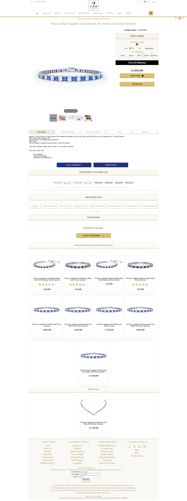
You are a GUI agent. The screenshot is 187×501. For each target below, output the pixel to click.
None (155, 56)
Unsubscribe (86, 482)
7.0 (133, 48)
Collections (69, 13)
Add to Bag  (137, 76)
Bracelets (92, 19)
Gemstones (98, 13)
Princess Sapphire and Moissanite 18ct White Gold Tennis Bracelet (140, 325)
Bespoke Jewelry (48, 463)
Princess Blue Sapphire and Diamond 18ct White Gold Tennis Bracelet (93, 371)
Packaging (77, 463)
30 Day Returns (77, 457)
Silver (131, 56)
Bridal (58, 13)
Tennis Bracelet (64, 206)
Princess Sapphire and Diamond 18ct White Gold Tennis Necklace (93, 423)
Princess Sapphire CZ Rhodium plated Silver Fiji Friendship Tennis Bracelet (46, 279)
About (119, 13)
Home (79, 19)
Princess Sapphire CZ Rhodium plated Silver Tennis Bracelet (77, 279)
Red (139, 56)
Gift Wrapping (137, 52)
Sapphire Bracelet (49, 206)
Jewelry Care (107, 448)
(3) (148, 284)
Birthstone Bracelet (150, 206)
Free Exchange (77, 454)
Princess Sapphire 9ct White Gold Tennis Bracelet (46, 325)
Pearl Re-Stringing (107, 457)
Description (41, 132)
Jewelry (47, 451)
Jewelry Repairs (107, 454)
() (183, 18)
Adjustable (149, 48)
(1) (55, 284)
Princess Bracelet (133, 206)
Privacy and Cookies (107, 463)
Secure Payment (67, 132)
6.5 (126, 48)
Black (147, 56)
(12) (86, 284)
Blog (137, 450)
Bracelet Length (137, 42)
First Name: (75, 472)
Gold (122, 56)
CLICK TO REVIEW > (93, 235)
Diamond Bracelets (103, 19)
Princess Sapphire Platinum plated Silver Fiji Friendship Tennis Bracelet (109, 279)
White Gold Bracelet (97, 206)
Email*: (75, 477)
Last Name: (75, 474)
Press (137, 453)
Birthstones (84, 13)
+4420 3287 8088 (39, 2)
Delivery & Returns (93, 132)
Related (145, 132)
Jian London (97, 496)
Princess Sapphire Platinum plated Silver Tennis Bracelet (140, 279)
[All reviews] (46, 284)
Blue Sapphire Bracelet (116, 206)
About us (48, 448)
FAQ (119, 132)
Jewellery (46, 13)
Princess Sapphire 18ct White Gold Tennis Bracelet (109, 325)
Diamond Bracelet (80, 206)
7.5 (140, 48)
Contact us (77, 445)
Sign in (154, 2)
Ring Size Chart (107, 451)
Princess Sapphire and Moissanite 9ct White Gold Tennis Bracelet (78, 325)
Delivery (77, 448)
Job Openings (137, 456)
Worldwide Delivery (107, 445)
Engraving (107, 460)
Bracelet (35, 206)
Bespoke (109, 13)
